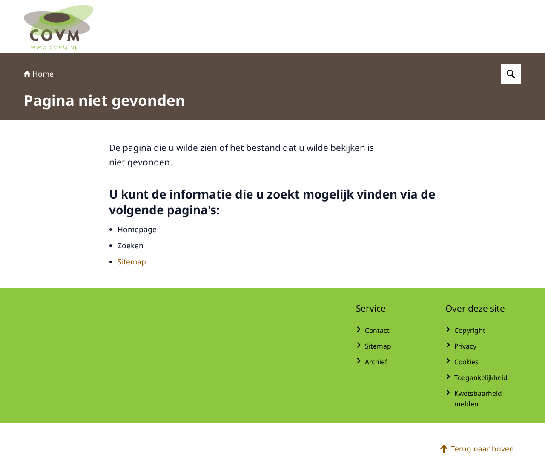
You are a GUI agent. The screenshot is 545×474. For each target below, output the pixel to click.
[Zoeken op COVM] (511, 74)
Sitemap (132, 261)
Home (43, 73)
